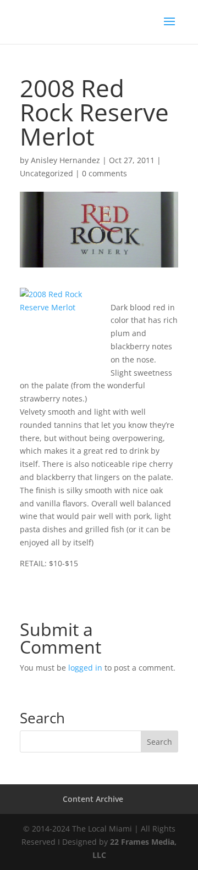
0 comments (104, 173)
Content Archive (93, 799)
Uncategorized (46, 173)
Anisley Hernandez (65, 160)
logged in (85, 667)
